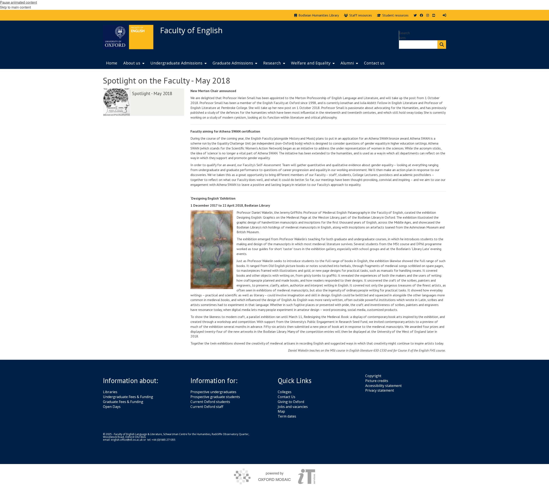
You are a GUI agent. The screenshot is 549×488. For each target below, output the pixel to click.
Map (281, 411)
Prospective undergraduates (213, 392)
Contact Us (286, 396)
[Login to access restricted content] (444, 15)
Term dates (287, 416)
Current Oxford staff (206, 406)
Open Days (112, 406)
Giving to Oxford (291, 401)
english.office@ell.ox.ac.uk (127, 440)
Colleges (284, 392)
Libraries (110, 392)
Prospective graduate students (215, 396)
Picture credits (376, 380)
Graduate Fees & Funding (123, 401)
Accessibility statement (383, 385)
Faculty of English (191, 30)
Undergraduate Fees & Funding (128, 396)
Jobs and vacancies (293, 406)
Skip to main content (15, 7)
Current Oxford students (210, 401)
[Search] (441, 44)
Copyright (373, 375)
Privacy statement (379, 390)
